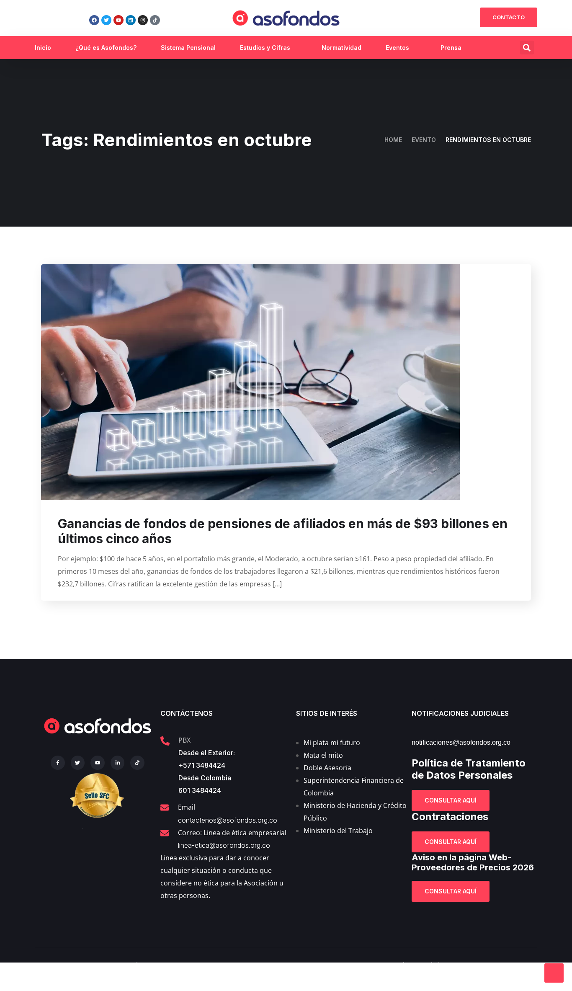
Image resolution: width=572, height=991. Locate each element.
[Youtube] (118, 20)
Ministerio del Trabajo (338, 830)
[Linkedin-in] (118, 763)
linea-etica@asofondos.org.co (224, 845)
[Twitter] (106, 20)
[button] (527, 47)
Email (186, 807)
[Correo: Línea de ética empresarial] (164, 833)
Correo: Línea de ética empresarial (232, 832)
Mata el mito (323, 755)
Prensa (451, 47)
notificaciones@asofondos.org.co (461, 742)
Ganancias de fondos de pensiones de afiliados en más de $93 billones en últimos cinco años (283, 531)
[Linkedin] (131, 20)
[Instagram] (143, 20)
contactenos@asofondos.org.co (227, 820)
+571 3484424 (201, 765)
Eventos (397, 47)
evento (424, 139)
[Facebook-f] (58, 763)
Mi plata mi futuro (332, 742)
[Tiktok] (155, 20)
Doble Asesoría (327, 767)
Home (393, 139)
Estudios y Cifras (265, 47)
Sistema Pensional (188, 47)
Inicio (43, 47)
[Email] (164, 807)
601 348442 (197, 790)
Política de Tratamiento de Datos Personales (469, 769)
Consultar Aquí (451, 800)
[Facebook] (94, 20)
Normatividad (341, 47)
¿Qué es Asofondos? (106, 47)
